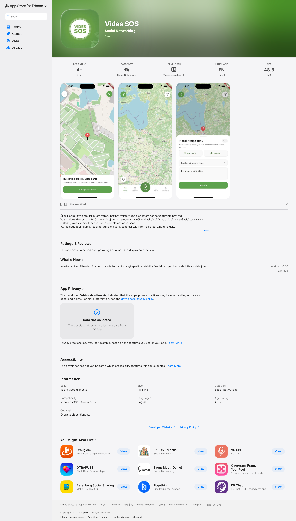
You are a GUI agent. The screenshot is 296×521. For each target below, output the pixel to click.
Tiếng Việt (197, 505)
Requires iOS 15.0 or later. (76, 402)
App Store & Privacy (98, 517)
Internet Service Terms (72, 517)
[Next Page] (292, 469)
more (207, 230)
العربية (104, 505)
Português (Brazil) (178, 505)
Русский (115, 505)
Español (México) (88, 505)
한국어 (162, 505)
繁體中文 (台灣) (214, 505)
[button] (26, 27)
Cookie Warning (121, 517)
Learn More (175, 342)
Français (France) (146, 505)
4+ (216, 402)
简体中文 (128, 505)
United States (67, 505)
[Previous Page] (56, 469)
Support (137, 517)
